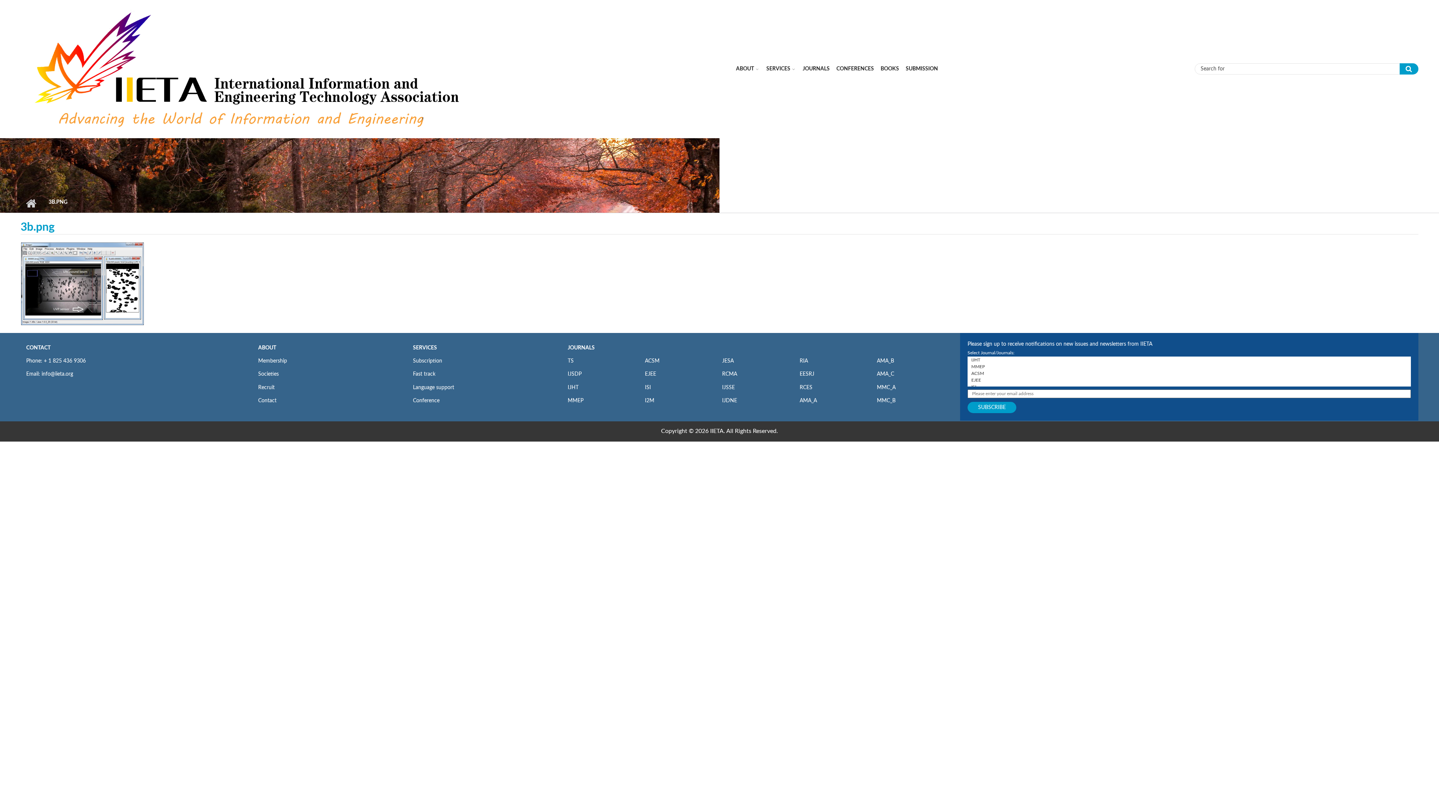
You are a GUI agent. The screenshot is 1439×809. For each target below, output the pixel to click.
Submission (922, 69)
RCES (806, 387)
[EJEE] (1189, 380)
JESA (728, 361)
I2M (649, 400)
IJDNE (729, 400)
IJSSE (728, 387)
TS (571, 361)
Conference (426, 400)
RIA (804, 361)
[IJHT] (1189, 360)
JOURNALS (581, 348)
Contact (267, 400)
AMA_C (885, 374)
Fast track (424, 374)
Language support (433, 387)
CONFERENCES (855, 69)
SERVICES (425, 348)
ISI (648, 387)
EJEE (650, 374)
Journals (816, 69)
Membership (272, 361)
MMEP (575, 400)
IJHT (573, 387)
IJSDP (575, 374)
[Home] (249, 68)
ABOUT (267, 348)
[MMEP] (1189, 366)
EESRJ (807, 374)
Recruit (266, 387)
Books (890, 69)
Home (31, 203)
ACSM (652, 361)
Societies (268, 374)
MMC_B (886, 400)
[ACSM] (1189, 373)
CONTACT (38, 348)
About (745, 69)
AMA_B (885, 361)
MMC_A (886, 387)
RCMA (729, 374)
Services (778, 69)
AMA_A (808, 400)
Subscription (427, 361)
